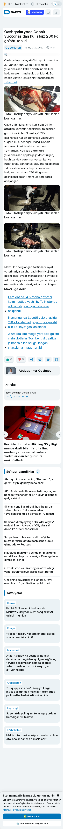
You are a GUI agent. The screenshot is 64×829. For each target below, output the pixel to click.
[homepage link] (12, 12)
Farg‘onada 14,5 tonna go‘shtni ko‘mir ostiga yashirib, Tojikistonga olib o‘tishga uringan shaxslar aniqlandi (32, 306)
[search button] (47, 12)
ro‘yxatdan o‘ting (18, 409)
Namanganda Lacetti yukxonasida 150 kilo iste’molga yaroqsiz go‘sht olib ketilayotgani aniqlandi (32, 324)
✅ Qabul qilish (31, 816)
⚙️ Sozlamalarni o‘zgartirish (31, 823)
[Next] (58, 448)
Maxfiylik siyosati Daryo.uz (34, 809)
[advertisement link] (33, 12)
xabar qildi (10, 82)
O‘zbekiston (13, 47)
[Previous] (5, 448)
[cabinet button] (55, 12)
